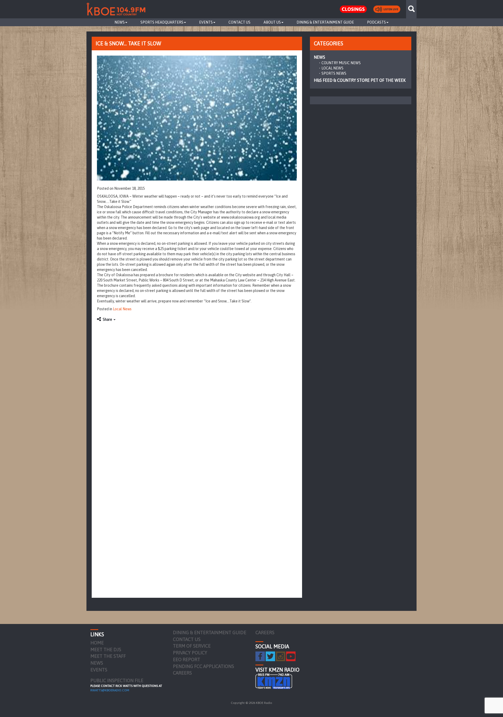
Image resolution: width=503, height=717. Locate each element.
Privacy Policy (190, 652)
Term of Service (192, 646)
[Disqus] (197, 390)
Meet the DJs (105, 649)
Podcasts (376, 22)
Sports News (333, 73)
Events (206, 22)
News (119, 22)
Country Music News (341, 63)
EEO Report (186, 659)
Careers (182, 673)
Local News (122, 309)
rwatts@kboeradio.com (109, 690)
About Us (272, 22)
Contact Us (239, 22)
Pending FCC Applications (203, 666)
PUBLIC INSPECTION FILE (116, 680)
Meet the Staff (108, 656)
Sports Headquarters (161, 22)
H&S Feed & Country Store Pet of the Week (360, 80)
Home (97, 642)
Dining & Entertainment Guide (325, 22)
